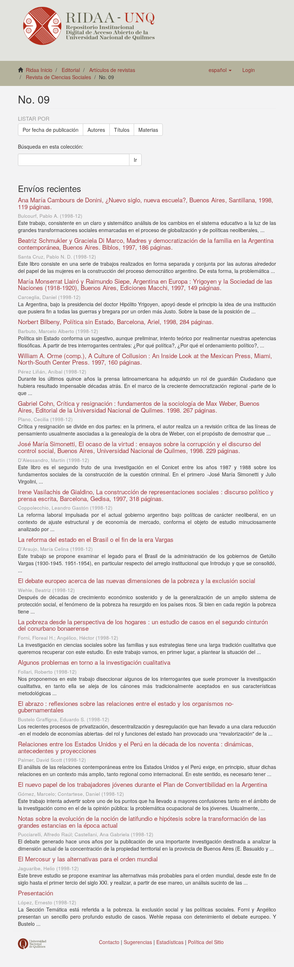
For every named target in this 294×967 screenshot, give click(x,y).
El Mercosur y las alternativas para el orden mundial (88, 858)
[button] (220, 70)
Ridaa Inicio (39, 69)
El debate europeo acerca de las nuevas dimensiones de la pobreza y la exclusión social (136, 580)
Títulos (121, 129)
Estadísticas (170, 942)
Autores (96, 129)
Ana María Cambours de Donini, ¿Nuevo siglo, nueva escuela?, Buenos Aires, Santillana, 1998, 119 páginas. (145, 203)
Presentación (35, 892)
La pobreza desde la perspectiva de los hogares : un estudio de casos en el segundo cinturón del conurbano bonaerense (143, 625)
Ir (135, 159)
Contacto (109, 942)
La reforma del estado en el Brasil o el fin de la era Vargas (96, 539)
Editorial (71, 69)
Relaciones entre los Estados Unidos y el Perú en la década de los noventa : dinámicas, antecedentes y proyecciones (135, 747)
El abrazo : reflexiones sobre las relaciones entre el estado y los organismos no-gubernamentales (126, 707)
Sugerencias (138, 942)
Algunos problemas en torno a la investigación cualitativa (94, 662)
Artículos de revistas (112, 69)
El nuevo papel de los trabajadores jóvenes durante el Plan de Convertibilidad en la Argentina (142, 784)
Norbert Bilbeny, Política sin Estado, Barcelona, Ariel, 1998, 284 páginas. (116, 321)
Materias (148, 129)
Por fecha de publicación (51, 129)
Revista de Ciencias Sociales (58, 77)
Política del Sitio (206, 942)
